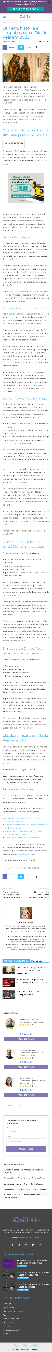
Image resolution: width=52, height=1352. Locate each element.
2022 (20, 23)
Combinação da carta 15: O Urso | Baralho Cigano (23, 1184)
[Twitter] (32, 1244)
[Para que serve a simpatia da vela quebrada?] (9, 994)
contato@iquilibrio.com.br (30, 1238)
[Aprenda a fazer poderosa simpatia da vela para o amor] (9, 982)
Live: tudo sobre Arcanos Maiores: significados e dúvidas (39, 895)
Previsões (12, 23)
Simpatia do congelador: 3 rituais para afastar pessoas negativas (31, 970)
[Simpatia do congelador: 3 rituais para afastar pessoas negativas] (9, 970)
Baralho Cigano (23, 1277)
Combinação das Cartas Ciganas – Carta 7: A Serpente (25, 1190)
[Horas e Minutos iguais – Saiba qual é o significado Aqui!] (9, 1263)
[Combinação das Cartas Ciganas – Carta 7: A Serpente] (9, 1275)
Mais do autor (37, 961)
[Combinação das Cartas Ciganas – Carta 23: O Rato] (9, 1287)
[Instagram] (19, 1244)
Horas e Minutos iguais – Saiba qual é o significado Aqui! (32, 1261)
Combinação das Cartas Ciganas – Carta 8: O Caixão (24, 1178)
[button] (48, 16)
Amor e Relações (8, 973)
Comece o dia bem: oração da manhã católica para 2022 (12, 895)
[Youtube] (39, 1244)
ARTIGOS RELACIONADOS (16, 961)
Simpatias (6, 985)
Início (4, 23)
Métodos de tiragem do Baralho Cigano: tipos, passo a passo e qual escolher (25, 1196)
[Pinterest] (26, 1244)
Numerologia (22, 1265)
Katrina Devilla (10, 41)
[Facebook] (12, 1244)
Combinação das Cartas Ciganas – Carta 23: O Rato (33, 1285)
